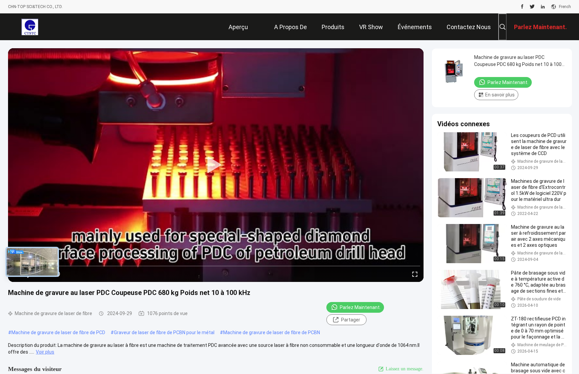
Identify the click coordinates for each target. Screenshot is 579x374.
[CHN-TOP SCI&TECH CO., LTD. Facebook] (522, 6)
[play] (215, 165)
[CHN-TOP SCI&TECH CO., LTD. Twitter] (532, 6)
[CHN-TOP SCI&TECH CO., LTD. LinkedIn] (542, 6)
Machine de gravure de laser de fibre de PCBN (271, 332)
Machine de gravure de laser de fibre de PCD (58, 332)
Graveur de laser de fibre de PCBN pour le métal (164, 332)
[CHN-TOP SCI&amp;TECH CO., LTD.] (29, 26)
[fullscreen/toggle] (415, 274)
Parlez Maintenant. (360, 307)
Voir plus (45, 352)
